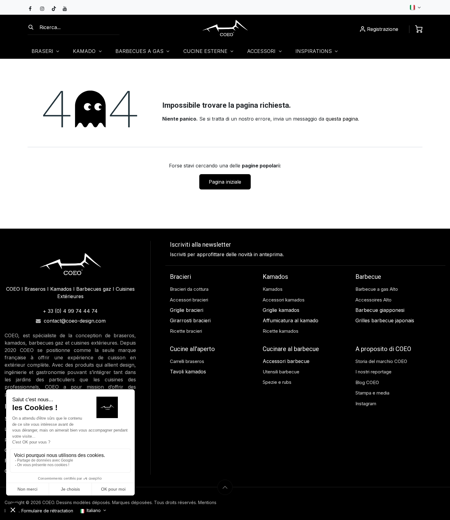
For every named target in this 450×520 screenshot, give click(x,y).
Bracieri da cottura (189, 289)
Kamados (273, 289)
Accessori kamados (284, 300)
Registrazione (382, 29)
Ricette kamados (280, 331)
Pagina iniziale (225, 182)
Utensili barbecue (281, 372)
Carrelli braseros (187, 361)
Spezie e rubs (277, 382)
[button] (225, 487)
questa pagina (342, 119)
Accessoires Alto (373, 300)
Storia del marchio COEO (381, 361)
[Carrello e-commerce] (418, 29)
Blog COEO (367, 382)
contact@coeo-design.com (75, 321)
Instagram (365, 403)
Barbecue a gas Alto (377, 289)
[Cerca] (31, 27)
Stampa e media (372, 393)
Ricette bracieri (186, 331)
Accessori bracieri (189, 300)
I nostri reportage (373, 372)
